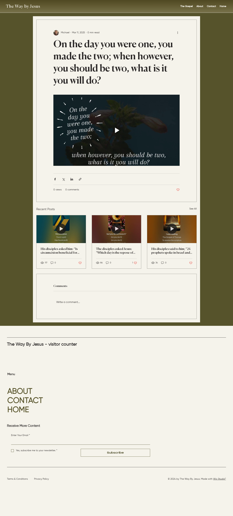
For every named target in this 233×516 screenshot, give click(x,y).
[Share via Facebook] (55, 179)
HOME (18, 410)
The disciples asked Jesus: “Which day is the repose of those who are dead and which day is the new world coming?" (114, 251)
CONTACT (25, 401)
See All (193, 209)
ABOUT (19, 391)
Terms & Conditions (17, 479)
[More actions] (178, 33)
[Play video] (116, 130)
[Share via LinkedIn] (71, 179)
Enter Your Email (20, 435)
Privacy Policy (41, 479)
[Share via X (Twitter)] (63, 179)
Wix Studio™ (219, 479)
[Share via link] (80, 179)
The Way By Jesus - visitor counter (42, 344)
